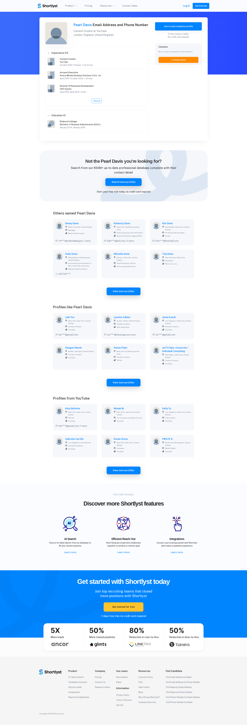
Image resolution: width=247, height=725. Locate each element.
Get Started (201, 6)
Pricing (88, 5)
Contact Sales (130, 5)
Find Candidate (174, 671)
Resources (105, 5)
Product (69, 5)
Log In (186, 5)
